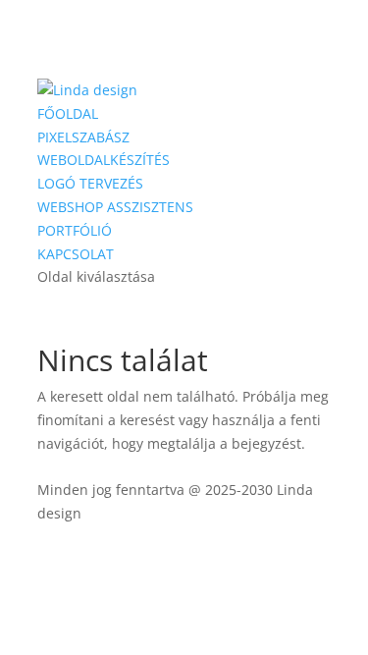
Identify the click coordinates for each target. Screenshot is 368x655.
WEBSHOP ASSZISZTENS (115, 206)
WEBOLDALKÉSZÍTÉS (103, 159)
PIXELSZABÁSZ (83, 137)
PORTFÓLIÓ (74, 230)
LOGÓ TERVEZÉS (90, 183)
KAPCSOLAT (75, 254)
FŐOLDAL (67, 113)
